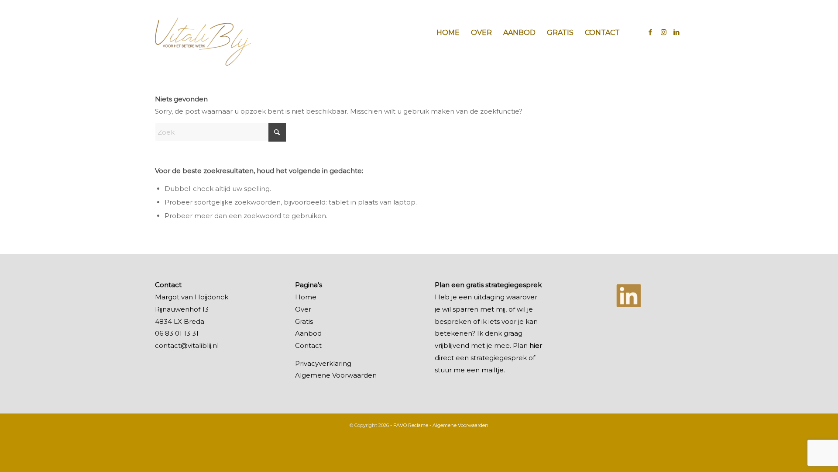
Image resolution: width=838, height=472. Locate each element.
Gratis (304, 321)
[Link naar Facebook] (650, 32)
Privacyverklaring (323, 363)
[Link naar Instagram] (663, 32)
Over (303, 309)
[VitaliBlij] (203, 33)
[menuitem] (448, 33)
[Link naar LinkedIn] (676, 32)
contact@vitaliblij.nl (187, 345)
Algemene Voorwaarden (336, 375)
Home (305, 297)
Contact (308, 345)
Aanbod (308, 333)
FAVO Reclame (410, 425)
